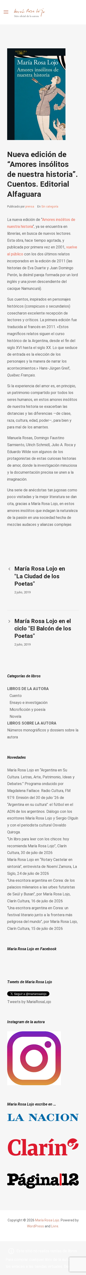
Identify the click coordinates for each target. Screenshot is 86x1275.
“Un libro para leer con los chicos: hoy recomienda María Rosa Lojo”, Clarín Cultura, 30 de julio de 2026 (38, 846)
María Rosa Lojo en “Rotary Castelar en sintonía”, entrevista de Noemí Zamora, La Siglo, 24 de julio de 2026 (42, 866)
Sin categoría (49, 206)
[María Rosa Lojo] (29, 12)
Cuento (16, 695)
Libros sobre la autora (31, 723)
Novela (15, 716)
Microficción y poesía (27, 709)
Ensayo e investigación (29, 702)
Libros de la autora (28, 688)
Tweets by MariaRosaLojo (29, 1002)
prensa (29, 206)
